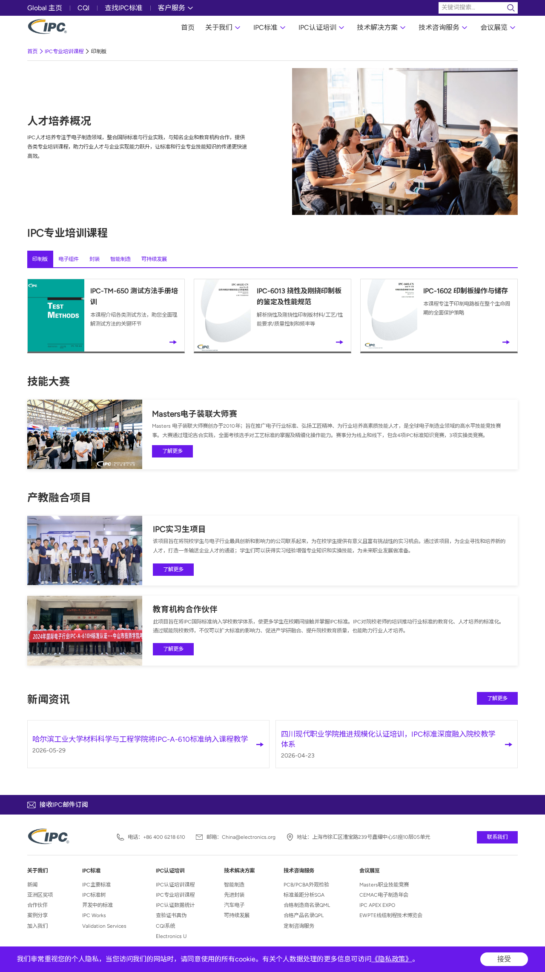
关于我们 (218, 27)
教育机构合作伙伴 (185, 609)
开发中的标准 (97, 905)
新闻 (32, 884)
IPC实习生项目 (179, 529)
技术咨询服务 (439, 27)
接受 (504, 959)
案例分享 (37, 915)
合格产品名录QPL (304, 915)
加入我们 (37, 926)
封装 (94, 259)
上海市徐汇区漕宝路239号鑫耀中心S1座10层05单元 (371, 837)
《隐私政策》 (391, 959)
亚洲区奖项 (40, 895)
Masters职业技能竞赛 (384, 884)
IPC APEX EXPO (377, 905)
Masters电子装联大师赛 (194, 414)
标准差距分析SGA (304, 895)
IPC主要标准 (96, 884)
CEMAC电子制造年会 (383, 895)
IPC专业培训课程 (64, 51)
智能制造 (120, 259)
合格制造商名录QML (307, 905)
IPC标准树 (94, 895)
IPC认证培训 (317, 27)
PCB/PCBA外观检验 (306, 884)
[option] (405, 141)
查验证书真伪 (171, 915)
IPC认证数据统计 (175, 905)
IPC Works (94, 915)
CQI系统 (165, 926)
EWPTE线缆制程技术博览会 (390, 915)
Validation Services (104, 926)
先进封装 (234, 895)
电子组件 (68, 259)
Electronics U (171, 936)
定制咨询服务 (299, 926)
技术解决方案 (377, 27)
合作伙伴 (37, 905)
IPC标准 (265, 27)
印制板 (98, 51)
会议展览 (494, 27)
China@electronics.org (248, 837)
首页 (188, 27)
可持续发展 (154, 259)
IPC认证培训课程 (175, 884)
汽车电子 (234, 905)
